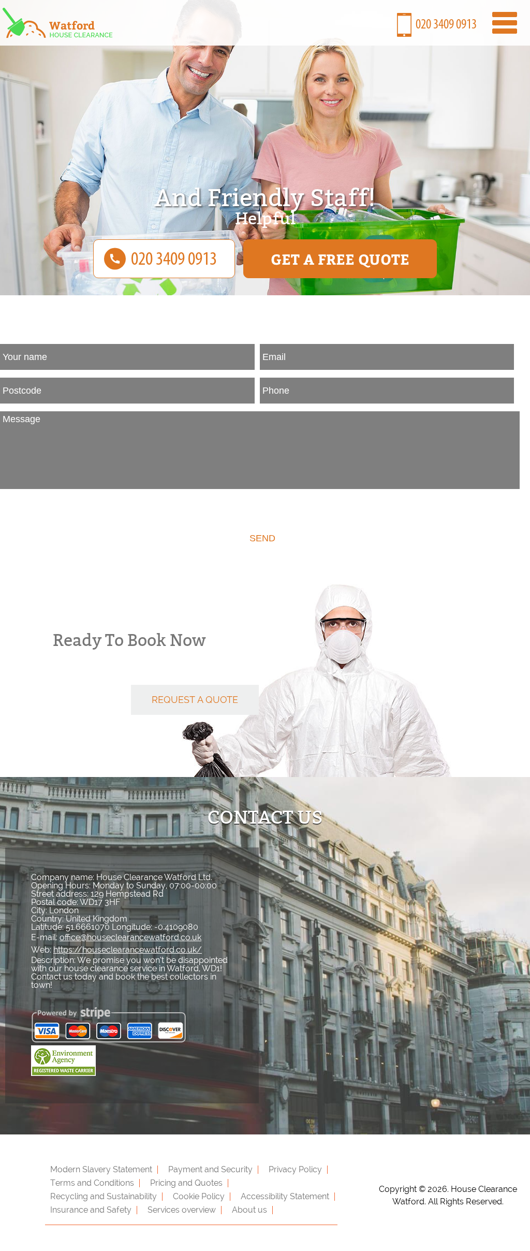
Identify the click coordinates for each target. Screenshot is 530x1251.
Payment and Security (210, 1169)
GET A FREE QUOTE (340, 259)
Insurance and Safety (90, 1210)
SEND (262, 538)
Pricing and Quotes (186, 1183)
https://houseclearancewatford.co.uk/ (127, 950)
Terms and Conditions (92, 1183)
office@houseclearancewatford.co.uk (130, 937)
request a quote (195, 699)
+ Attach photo (39, 505)
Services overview (182, 1210)
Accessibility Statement (285, 1196)
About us (249, 1210)
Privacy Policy (295, 1169)
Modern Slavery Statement (101, 1169)
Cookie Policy (199, 1196)
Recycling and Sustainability (103, 1196)
